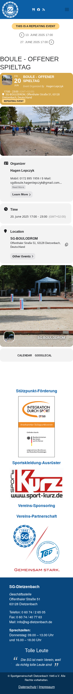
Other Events (21, 256)
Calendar (24, 355)
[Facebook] (38, 9)
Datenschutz (27, 686)
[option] (36, 657)
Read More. (18, 187)
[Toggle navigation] (67, 9)
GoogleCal (43, 355)
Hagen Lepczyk (22, 170)
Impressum (47, 686)
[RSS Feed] (43, 9)
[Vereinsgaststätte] (33, 9)
